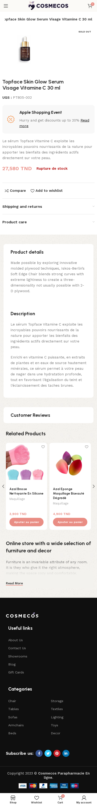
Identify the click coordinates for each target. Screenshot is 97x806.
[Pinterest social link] (57, 753)
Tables (13, 709)
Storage (57, 701)
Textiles (57, 709)
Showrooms (17, 656)
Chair (12, 701)
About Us (15, 640)
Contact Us (17, 648)
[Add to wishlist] (43, 447)
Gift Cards (16, 672)
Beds (12, 733)
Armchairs (16, 725)
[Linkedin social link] (65, 753)
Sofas (12, 717)
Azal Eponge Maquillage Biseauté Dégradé (68, 493)
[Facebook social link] (39, 753)
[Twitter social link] (48, 753)
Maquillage (17, 499)
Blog (12, 664)
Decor (55, 733)
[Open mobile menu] (6, 6)
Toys (54, 725)
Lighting (57, 717)
